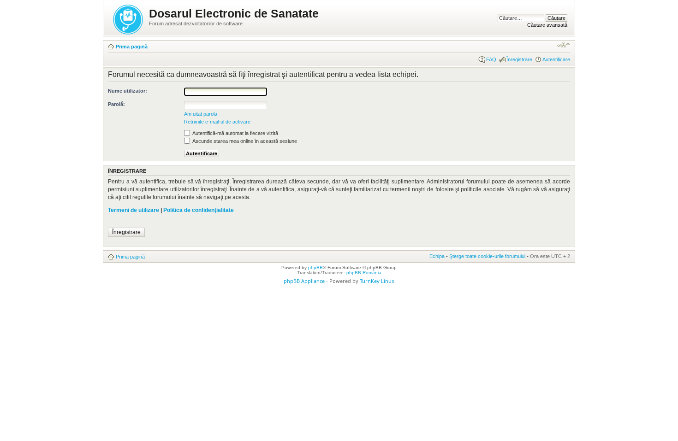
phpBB (315, 267)
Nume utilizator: (127, 91)
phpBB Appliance (304, 280)
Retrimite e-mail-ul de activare (217, 121)
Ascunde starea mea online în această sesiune (244, 141)
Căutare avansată (547, 25)
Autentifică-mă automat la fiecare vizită (234, 133)
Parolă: (116, 104)
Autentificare (556, 59)
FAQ (491, 59)
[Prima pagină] (128, 17)
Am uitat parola (200, 114)
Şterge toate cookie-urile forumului (487, 256)
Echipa (437, 256)
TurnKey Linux (377, 280)
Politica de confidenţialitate (198, 210)
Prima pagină (132, 46)
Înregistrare (519, 59)
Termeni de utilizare (133, 210)
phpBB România (363, 272)
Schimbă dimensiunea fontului (563, 45)
